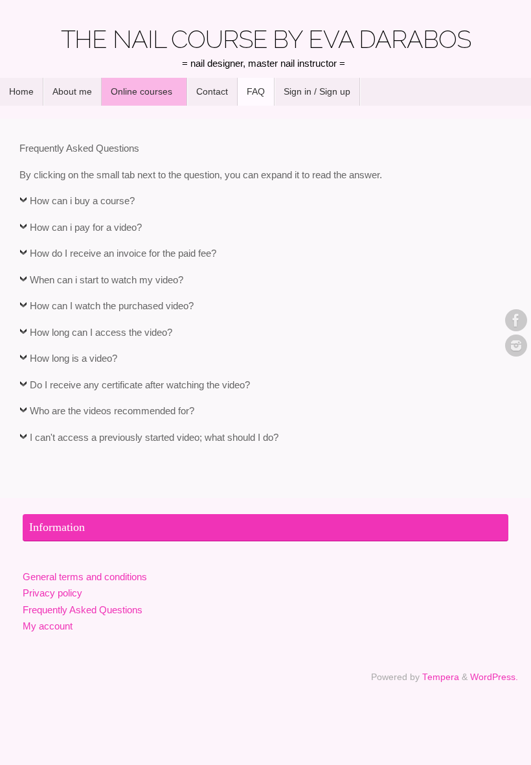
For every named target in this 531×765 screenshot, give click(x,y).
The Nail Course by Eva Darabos (266, 39)
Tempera (440, 677)
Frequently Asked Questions (82, 609)
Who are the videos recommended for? (112, 410)
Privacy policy (52, 592)
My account (48, 625)
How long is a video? (73, 358)
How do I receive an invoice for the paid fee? (123, 253)
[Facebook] (516, 320)
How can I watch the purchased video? (112, 305)
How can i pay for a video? (86, 227)
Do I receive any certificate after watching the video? (140, 384)
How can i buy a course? (82, 200)
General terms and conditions (85, 576)
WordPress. (494, 677)
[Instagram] (516, 346)
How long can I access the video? (101, 332)
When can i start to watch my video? (106, 279)
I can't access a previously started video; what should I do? (154, 437)
